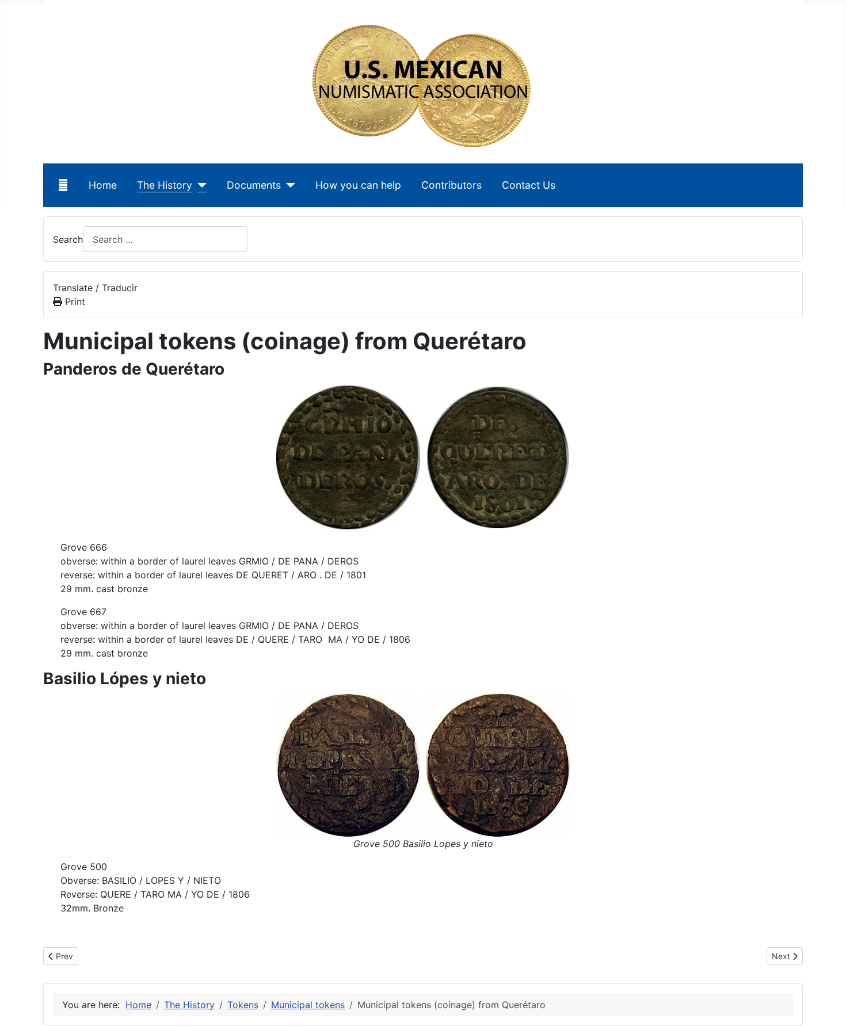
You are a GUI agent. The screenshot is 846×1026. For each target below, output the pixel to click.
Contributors (451, 185)
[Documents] (288, 185)
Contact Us (528, 185)
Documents (254, 185)
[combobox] (165, 239)
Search (68, 239)
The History (164, 185)
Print (73, 301)
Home (103, 185)
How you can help (358, 185)
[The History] (199, 185)
